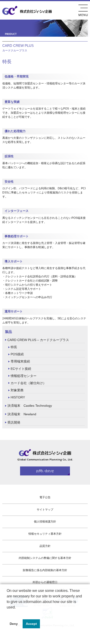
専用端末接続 (20, 361)
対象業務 (17, 390)
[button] (7, 613)
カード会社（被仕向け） (28, 383)
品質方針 (45, 546)
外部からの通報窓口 (45, 582)
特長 (14, 347)
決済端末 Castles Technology (29, 405)
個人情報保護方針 (45, 521)
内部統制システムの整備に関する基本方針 (45, 558)
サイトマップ (45, 509)
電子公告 (45, 497)
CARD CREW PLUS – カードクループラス (38, 340)
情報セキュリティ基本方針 (45, 533)
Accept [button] (31, 624)
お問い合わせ (45, 471)
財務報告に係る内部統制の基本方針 (45, 570)
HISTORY (18, 397)
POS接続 (17, 354)
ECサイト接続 (21, 369)
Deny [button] (14, 624)
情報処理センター (23, 376)
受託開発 (13, 422)
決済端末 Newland (21, 414)
